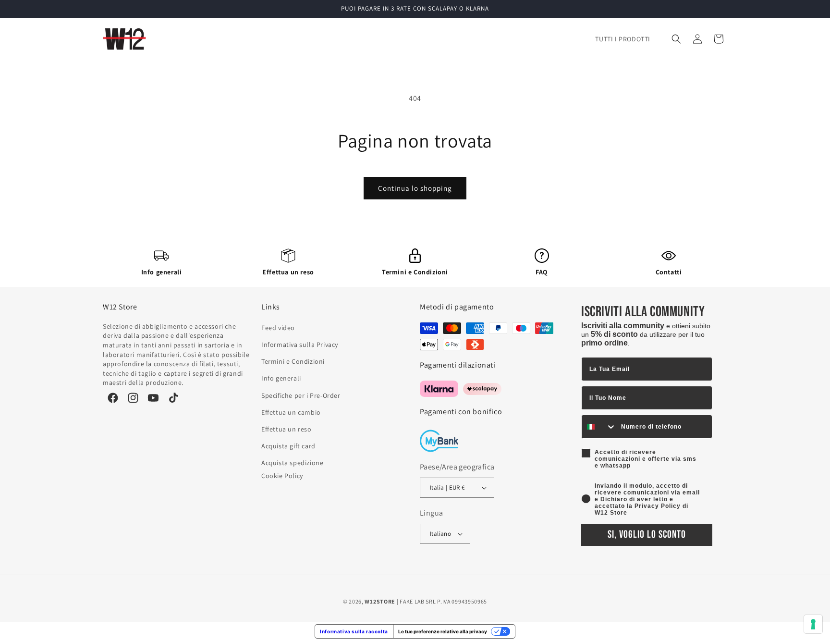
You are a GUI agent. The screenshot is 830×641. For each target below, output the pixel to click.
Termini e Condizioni (415, 272)
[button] (676, 38)
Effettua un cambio (291, 412)
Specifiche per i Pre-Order (301, 395)
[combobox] (599, 426)
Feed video (278, 327)
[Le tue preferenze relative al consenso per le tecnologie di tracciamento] (813, 624)
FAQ (542, 272)
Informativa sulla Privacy (299, 344)
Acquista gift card (288, 446)
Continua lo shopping (415, 188)
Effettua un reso (288, 272)
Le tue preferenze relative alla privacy (442, 631)
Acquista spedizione (292, 462)
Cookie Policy (282, 475)
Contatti (669, 272)
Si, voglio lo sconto (647, 534)
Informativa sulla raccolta (354, 631)
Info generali (161, 272)
